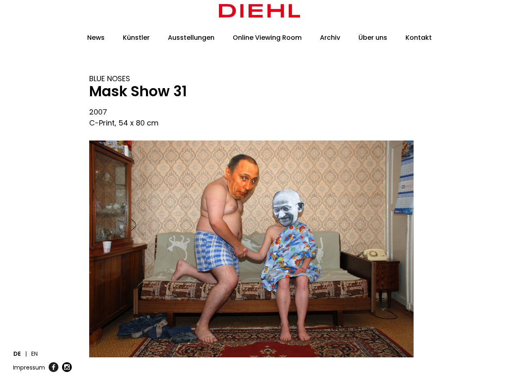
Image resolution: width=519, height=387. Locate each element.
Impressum (29, 367)
